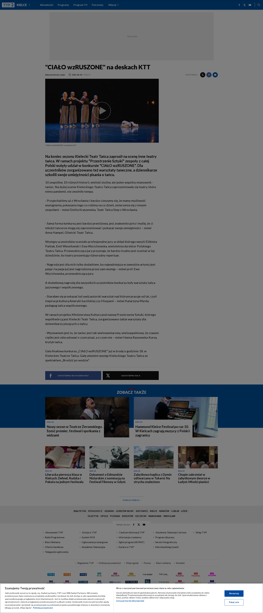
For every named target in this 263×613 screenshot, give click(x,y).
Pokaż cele (234, 602)
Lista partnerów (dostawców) (130, 601)
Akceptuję (234, 593)
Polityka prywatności (43, 608)
